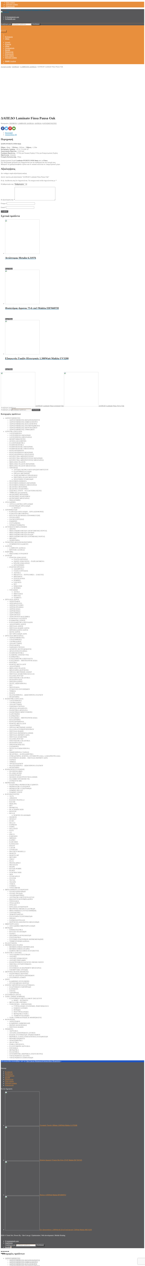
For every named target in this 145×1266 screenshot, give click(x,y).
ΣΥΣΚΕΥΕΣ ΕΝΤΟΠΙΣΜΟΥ (19, 689)
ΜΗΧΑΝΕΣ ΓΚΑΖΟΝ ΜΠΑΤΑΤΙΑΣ (22, 466)
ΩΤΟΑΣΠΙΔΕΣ (19, 565)
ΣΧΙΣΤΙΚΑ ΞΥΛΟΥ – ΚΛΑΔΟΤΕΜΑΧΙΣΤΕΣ (25, 491)
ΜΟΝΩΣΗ (9, 928)
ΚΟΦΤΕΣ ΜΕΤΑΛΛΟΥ (17, 664)
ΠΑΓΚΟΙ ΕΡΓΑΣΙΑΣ (16, 519)
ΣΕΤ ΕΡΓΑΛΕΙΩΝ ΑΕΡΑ (18, 634)
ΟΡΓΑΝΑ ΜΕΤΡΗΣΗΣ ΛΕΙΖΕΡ (20, 672)
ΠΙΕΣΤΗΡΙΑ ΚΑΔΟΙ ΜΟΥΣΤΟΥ (25, 477)
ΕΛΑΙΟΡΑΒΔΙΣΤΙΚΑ (17, 443)
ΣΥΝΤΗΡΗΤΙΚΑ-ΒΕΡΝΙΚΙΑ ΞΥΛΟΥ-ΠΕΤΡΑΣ (26, 1054)
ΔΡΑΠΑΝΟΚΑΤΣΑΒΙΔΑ (18, 651)
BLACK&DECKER (16, 809)
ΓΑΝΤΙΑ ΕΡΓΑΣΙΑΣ (21, 559)
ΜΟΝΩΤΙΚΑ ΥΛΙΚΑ (21, 1014)
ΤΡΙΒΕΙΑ (12, 691)
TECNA (12, 880)
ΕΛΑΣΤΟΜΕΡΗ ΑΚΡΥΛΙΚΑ (19, 1046)
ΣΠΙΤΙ (7, 979)
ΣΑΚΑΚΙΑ (17, 582)
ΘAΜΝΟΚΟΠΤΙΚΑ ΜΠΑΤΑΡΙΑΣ (21, 449)
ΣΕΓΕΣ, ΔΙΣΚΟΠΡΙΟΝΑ (18, 683)
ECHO (11, 821)
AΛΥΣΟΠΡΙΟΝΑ (15, 433)
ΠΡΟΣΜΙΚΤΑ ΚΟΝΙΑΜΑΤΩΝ (20, 935)
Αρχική (7, 42)
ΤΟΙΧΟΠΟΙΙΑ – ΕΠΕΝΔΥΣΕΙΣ (20, 1004)
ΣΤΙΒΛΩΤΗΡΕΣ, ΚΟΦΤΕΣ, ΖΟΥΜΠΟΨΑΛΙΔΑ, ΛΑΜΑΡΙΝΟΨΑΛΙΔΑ (34, 756)
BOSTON (12, 811)
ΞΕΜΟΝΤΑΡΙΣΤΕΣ (16, 914)
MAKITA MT (14, 855)
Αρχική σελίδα (6, 67)
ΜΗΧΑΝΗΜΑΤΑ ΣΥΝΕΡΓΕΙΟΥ (17, 890)
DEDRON (13, 123)
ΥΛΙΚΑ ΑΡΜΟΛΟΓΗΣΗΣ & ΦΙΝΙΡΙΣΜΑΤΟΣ (25, 1017)
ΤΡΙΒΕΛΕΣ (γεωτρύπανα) (18, 492)
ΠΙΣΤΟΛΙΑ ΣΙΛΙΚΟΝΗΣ (18, 737)
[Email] (14, 128)
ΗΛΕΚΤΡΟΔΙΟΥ (15, 775)
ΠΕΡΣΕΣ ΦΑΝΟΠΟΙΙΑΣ (18, 1025)
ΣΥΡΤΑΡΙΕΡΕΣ (14, 523)
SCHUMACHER (15, 872)
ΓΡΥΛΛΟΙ (12, 905)
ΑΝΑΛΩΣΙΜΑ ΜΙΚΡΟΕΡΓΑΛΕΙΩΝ (22, 926)
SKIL (11, 874)
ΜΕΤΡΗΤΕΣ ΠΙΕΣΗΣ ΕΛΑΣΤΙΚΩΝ (22, 909)
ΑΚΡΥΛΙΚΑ (13, 1031)
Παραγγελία (9, 52)
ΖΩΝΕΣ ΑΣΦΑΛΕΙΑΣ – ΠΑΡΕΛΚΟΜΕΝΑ (29, 561)
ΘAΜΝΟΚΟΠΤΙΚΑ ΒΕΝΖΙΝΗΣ (21, 447)
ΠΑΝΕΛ (12, 933)
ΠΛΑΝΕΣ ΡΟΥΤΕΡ (16, 676)
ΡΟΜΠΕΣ (17, 580)
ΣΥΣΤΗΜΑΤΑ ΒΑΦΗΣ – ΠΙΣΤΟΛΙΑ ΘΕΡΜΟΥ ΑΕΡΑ (28, 758)
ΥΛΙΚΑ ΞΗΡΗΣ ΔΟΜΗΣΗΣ (15, 996)
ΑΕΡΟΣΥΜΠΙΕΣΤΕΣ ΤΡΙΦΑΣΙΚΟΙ (21, 429)
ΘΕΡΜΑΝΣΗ (10, 783)
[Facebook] (3, 128)
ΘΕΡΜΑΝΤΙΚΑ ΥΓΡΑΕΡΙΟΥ (19, 786)
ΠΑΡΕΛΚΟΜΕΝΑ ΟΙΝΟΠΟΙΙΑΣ (25, 475)
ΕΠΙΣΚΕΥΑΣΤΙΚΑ (16, 930)
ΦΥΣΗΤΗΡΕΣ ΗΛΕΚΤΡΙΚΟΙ (19, 496)
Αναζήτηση (36, 24)
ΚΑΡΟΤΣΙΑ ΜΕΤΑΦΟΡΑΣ (19, 513)
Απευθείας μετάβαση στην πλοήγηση (18, 10)
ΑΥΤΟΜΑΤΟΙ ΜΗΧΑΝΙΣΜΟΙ (16, 527)
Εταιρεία (8, 44)
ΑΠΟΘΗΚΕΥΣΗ (11, 510)
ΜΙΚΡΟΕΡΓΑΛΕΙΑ (12, 924)
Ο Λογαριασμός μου (12, 17)
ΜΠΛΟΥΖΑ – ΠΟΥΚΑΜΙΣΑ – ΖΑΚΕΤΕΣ (29, 575)
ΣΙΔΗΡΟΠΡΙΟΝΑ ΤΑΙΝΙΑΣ (19, 752)
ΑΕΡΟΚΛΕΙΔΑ (14, 609)
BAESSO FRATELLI (16, 800)
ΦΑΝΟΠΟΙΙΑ (10, 1019)
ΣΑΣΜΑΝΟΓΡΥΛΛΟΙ (17, 920)
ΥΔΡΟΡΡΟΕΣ (14, 993)
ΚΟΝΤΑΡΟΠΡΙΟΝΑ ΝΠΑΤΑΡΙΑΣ (21, 454)
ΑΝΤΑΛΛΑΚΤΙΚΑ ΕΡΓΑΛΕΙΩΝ (21, 504)
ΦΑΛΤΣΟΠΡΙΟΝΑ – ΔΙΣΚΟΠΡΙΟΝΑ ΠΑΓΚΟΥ (26, 695)
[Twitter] (6, 128)
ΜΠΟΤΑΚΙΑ (18, 594)
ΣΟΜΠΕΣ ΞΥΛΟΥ (15, 792)
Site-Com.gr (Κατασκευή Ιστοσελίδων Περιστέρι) (43, 1061)
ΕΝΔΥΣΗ (8, 555)
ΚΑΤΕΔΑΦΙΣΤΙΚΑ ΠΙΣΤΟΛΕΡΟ (21, 622)
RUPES (12, 870)
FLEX (11, 830)
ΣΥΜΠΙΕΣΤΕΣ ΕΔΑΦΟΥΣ (18, 544)
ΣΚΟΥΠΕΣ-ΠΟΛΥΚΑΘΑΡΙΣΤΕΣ (17, 972)
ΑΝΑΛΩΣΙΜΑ (10, 502)
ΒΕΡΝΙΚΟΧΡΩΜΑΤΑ (17, 1038)
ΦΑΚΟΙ (12, 693)
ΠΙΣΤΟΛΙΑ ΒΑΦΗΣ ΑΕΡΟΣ (19, 628)
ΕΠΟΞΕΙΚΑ (13, 1048)
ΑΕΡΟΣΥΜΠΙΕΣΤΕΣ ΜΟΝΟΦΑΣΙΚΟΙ (23, 428)
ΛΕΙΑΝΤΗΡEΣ (14, 666)
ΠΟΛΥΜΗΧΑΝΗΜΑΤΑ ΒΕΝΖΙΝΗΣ (22, 483)
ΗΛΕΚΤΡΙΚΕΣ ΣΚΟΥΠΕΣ (18, 974)
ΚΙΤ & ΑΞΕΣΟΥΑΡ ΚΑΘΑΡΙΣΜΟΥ (22, 975)
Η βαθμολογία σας (8, 184)
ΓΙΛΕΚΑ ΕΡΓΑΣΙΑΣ (21, 571)
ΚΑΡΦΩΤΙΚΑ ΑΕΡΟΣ (17, 620)
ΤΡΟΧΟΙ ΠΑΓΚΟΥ (16, 764)
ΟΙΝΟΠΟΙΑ (13, 468)
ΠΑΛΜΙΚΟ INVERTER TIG (19, 779)
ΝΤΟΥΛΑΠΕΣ (14, 517)
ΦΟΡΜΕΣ (17, 588)
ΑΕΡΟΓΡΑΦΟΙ (14, 601)
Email (3, 207)
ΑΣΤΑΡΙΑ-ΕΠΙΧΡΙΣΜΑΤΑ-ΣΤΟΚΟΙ (22, 1033)
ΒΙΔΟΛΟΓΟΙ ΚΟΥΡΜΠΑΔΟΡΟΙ (21, 899)
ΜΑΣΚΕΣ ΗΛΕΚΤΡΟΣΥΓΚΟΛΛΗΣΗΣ (23, 777)
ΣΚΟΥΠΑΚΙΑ (14, 687)
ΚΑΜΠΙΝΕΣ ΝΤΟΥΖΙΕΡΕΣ (19, 981)
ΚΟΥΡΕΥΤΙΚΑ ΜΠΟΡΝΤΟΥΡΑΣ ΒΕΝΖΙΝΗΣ (26, 458)
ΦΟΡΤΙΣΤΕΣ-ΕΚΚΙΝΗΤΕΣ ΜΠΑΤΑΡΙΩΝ (24, 922)
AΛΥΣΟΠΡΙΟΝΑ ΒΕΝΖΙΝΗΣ (20, 435)
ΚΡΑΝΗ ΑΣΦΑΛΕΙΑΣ (22, 563)
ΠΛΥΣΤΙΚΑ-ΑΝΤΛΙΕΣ (13, 953)
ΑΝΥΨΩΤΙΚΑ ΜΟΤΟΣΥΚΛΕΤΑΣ (21, 897)
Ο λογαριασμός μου (12, 1241)
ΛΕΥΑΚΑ (17, 573)
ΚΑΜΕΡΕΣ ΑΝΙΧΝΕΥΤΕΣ (19, 655)
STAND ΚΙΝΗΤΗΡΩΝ (17, 891)
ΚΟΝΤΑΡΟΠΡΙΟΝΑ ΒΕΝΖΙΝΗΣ (21, 452)
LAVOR (12, 848)
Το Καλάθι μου (10, 19)
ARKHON (13, 798)
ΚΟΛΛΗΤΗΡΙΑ (15, 720)
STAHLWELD (14, 876)
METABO (13, 857)
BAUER (12, 802)
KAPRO (12, 840)
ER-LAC (12, 823)
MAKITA (12, 853)
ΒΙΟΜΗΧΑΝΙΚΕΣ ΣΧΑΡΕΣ (19, 949)
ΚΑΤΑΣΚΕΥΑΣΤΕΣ (49, 123)
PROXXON (13, 865)
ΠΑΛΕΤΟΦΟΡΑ (11, 943)
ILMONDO (13, 836)
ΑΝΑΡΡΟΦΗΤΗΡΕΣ (16, 895)
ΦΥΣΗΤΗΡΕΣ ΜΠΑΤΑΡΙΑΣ (19, 498)
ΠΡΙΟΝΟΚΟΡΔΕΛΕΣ (17, 744)
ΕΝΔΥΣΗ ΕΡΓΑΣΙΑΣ (16, 567)
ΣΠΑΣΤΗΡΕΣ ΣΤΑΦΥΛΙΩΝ (23, 479)
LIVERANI (13, 849)
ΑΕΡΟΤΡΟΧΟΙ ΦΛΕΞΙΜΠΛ (19, 617)
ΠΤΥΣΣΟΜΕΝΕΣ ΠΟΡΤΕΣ (19, 983)
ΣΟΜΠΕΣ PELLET (16, 790)
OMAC (12, 859)
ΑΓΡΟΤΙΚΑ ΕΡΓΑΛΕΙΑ (13, 431)
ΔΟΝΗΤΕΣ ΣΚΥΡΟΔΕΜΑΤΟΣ (20, 649)
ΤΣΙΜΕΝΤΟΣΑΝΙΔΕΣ (21, 1016)
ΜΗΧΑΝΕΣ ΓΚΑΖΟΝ (17, 462)
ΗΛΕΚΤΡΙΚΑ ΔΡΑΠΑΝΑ (18, 710)
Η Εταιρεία (9, 37)
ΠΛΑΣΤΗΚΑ (14, 1052)
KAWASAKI (13, 844)
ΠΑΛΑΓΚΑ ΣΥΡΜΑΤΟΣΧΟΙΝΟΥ (21, 729)
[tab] (74, 133)
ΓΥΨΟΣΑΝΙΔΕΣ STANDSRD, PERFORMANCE (31, 1006)
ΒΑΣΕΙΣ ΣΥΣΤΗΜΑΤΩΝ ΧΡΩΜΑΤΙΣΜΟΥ (24, 1035)
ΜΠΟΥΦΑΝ (18, 576)
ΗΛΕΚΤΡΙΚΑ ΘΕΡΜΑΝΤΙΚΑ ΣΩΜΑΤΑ (23, 785)
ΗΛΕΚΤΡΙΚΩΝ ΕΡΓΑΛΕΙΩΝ (19, 506)
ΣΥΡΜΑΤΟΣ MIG (15, 781)
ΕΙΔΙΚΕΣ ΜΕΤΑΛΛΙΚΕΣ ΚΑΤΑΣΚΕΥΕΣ (24, 951)
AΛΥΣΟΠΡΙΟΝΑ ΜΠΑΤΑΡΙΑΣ (20, 437)
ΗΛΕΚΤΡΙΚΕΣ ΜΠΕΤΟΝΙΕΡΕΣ (20, 712)
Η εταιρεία (8, 1072)
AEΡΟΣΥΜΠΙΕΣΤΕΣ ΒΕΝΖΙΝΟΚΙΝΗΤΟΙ (24, 420)
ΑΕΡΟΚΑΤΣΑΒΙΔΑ (16, 607)
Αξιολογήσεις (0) (11, 135)
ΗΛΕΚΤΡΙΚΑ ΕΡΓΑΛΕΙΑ (14, 699)
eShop (7, 39)
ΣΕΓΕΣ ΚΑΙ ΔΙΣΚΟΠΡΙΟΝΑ (19, 748)
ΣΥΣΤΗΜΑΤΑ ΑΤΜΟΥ (17, 977)
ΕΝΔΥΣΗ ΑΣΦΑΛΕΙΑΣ (17, 557)
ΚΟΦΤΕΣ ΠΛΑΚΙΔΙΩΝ (22, 815)
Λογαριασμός (9, 48)
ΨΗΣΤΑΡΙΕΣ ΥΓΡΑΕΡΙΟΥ (18, 554)
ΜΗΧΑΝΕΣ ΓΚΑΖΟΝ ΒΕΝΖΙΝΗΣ (21, 464)
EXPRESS (13, 825)
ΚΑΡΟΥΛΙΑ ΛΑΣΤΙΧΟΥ (18, 618)
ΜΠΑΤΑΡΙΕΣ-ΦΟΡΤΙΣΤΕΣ (19, 670)
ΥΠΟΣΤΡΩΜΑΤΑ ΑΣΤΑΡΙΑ (19, 1056)
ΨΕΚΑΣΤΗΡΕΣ (14, 500)
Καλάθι (7, 50)
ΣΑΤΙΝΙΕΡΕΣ (14, 746)
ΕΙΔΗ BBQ (9, 552)
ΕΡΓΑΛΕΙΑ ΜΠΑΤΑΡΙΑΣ (14, 636)
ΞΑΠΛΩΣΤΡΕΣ (14, 912)
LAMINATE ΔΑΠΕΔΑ (28, 67)
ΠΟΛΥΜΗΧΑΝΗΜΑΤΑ (18, 481)
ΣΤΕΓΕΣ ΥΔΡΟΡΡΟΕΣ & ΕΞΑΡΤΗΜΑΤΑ (20, 985)
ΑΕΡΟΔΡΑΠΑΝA (15, 603)
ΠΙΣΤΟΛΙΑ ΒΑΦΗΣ (16, 731)
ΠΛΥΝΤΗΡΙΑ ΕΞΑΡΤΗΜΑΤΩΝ (20, 916)
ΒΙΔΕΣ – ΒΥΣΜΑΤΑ (21, 1000)
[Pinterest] (10, 128)
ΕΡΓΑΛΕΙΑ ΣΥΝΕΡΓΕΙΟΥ (18, 907)
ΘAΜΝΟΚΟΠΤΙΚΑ (16, 445)
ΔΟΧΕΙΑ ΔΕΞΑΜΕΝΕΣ (17, 441)
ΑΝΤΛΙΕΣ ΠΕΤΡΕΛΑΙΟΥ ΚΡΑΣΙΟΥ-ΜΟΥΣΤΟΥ (31, 470)
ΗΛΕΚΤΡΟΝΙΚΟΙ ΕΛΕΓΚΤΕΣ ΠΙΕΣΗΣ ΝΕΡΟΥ (26, 962)
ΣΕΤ (15, 584)
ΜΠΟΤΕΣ (17, 596)
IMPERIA (12, 838)
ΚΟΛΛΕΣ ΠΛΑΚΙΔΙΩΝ (17, 932)
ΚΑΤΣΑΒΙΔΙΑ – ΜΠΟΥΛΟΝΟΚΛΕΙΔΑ (23, 660)
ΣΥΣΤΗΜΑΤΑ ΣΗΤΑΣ (13, 995)
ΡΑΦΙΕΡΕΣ (13, 521)
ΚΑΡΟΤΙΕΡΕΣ (14, 714)
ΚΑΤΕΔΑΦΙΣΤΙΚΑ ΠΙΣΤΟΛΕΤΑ (21, 659)
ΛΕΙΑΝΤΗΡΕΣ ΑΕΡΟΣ (17, 624)
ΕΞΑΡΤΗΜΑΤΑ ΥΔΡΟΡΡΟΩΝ (20, 987)
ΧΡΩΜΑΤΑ (9, 1029)
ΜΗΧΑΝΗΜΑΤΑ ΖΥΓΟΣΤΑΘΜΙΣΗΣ (22, 911)
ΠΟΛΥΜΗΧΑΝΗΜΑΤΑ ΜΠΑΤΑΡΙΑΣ (23, 485)
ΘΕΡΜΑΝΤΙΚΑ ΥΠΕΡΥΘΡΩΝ (20, 788)
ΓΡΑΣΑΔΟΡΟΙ (14, 645)
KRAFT (12, 846)
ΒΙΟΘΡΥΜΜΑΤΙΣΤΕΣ (17, 439)
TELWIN (12, 882)
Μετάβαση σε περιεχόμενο (41, 10)
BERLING (13, 804)
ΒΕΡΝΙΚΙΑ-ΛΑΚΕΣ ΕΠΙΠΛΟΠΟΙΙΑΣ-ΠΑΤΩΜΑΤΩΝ (28, 1037)
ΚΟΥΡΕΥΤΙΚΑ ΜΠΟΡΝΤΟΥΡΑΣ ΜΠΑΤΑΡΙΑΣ (26, 460)
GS (10, 832)
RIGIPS (12, 867)
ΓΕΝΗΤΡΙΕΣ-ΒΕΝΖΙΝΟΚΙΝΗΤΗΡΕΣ (18, 542)
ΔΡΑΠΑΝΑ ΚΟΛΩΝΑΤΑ (18, 708)
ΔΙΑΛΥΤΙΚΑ (14, 1042)
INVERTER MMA (16, 771)
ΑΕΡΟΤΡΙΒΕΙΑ (14, 613)
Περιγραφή (9, 133)
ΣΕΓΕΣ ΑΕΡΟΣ (14, 632)
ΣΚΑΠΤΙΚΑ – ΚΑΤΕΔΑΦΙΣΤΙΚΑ (21, 754)
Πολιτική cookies (12, 4)
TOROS (12, 884)
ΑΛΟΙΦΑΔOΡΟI (15, 641)
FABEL (12, 827)
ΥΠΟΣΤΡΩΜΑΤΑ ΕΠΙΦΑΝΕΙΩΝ (21, 1058)
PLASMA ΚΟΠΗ (15, 773)
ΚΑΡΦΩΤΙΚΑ (14, 657)
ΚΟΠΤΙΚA (13, 662)
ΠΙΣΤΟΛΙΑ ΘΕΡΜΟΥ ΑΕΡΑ (19, 735)
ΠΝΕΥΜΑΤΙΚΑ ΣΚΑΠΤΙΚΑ (19, 678)
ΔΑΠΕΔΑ (15, 67)
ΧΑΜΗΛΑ (17, 597)
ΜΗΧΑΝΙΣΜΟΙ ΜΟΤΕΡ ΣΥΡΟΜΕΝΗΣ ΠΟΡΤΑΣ (27, 536)
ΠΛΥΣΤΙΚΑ (13, 966)
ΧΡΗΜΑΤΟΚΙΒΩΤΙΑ (17, 525)
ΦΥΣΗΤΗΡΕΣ (14, 697)
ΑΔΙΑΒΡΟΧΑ (19, 569)
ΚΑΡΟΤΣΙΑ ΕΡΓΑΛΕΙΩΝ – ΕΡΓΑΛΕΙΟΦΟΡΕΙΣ (26, 512)
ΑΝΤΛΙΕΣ (13, 956)
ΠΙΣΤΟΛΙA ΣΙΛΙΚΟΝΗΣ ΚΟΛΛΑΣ (21, 674)
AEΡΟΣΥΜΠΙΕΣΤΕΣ (12, 418)
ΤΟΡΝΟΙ (12, 760)
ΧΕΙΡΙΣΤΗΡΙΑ (14, 540)
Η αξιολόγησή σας (8, 200)
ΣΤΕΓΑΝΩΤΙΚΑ (15, 937)
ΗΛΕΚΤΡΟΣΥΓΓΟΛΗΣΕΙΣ (15, 769)
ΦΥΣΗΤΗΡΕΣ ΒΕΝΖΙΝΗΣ (18, 494)
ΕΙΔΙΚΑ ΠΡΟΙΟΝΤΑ (16, 1044)
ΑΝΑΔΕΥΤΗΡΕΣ (15, 643)
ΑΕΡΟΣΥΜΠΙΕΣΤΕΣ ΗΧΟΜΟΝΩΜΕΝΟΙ (24, 426)
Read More (9, 269)
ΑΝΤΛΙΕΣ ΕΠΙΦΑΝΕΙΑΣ (18, 958)
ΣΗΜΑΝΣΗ (18, 586)
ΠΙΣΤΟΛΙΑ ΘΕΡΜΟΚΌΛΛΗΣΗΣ (21, 733)
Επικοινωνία (10, 6)
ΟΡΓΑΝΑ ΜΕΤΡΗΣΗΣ (22, 473)
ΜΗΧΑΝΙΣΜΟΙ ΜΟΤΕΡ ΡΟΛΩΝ (21, 534)
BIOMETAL (13, 807)
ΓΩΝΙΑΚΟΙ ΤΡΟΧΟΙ (16, 647)
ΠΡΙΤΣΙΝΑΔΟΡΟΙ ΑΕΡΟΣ (18, 630)
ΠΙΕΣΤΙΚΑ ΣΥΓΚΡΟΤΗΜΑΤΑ (20, 964)
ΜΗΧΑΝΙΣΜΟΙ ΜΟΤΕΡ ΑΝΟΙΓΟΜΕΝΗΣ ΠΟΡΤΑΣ (28, 531)
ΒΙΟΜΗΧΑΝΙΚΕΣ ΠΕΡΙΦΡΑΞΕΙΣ (21, 947)
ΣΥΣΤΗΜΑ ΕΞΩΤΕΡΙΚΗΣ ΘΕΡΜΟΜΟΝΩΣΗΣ (26, 939)
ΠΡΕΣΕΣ (12, 918)
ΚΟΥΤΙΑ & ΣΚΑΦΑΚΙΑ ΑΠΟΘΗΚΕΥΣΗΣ (24, 515)
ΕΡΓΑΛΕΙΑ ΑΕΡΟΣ (12, 599)
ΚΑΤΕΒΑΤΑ (13, 989)
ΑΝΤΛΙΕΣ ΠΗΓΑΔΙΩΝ (17, 960)
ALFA (11, 796)
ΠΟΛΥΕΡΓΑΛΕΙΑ (15, 680)
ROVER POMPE (15, 869)
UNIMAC (12, 886)
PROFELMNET (15, 863)
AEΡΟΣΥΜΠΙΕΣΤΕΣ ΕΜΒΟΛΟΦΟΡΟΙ (23, 422)
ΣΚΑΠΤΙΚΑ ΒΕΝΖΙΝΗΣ (18, 487)
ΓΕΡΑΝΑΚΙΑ (14, 901)
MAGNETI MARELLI (17, 851)
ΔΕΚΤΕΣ (12, 529)
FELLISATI (13, 828)
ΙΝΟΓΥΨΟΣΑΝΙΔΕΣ (21, 1012)
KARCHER (13, 842)
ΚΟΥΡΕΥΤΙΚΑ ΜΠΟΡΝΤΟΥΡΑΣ (21, 456)
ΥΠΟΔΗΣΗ (13, 590)
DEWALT (17, 508)
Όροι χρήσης (10, 2)
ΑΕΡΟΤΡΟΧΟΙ (14, 615)
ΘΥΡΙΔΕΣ (17, 1010)
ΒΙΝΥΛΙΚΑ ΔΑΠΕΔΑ (17, 550)
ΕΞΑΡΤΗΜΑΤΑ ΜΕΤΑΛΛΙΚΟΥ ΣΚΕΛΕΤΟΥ (25, 998)
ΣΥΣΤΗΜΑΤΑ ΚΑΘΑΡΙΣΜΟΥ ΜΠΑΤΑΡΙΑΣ (25, 968)
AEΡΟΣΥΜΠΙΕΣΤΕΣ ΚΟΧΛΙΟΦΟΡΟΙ (23, 424)
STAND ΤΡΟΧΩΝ (16, 893)
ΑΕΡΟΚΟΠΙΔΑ (14, 611)
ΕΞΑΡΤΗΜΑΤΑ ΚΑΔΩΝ (23, 471)
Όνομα (4, 203)
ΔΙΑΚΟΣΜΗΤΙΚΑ (16, 1040)
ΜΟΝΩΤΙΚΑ (14, 1050)
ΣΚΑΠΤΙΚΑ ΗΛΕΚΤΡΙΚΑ (18, 489)
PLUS (11, 861)
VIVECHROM (14, 888)
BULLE (12, 813)
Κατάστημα (9, 1074)
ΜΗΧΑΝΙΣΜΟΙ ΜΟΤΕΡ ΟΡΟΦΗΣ (21, 533)
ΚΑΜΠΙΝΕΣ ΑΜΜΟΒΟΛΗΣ (19, 1023)
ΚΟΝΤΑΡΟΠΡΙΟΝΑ (16, 450)
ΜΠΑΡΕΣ (12, 538)
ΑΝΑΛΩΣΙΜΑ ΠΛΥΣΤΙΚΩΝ (19, 954)
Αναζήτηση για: (6, 24)
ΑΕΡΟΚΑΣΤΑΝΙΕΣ (16, 605)
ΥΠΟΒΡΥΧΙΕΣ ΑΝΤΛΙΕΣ (18, 970)
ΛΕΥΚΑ (17, 592)
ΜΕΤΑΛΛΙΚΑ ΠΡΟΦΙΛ (18, 1002)
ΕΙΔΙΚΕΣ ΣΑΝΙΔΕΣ (21, 1008)
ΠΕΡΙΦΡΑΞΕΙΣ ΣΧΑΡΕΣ (14, 945)
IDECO (12, 834)
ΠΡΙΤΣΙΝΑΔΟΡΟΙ (15, 681)
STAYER (12, 878)
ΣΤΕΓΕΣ (12, 991)
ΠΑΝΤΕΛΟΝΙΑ (19, 578)
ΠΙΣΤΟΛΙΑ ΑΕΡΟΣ (16, 626)
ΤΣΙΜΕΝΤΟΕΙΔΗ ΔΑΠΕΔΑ (19, 941)
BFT (11, 806)
